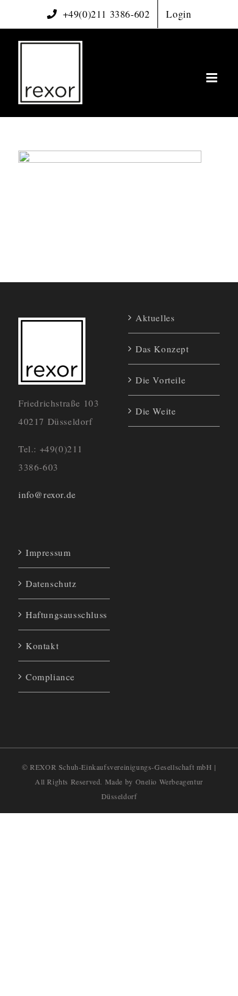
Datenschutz (51, 583)
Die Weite (155, 411)
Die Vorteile (160, 380)
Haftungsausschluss (65, 614)
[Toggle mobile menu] (213, 77)
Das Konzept (162, 349)
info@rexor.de (47, 494)
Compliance (50, 677)
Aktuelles (155, 317)
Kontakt (42, 645)
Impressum (48, 552)
